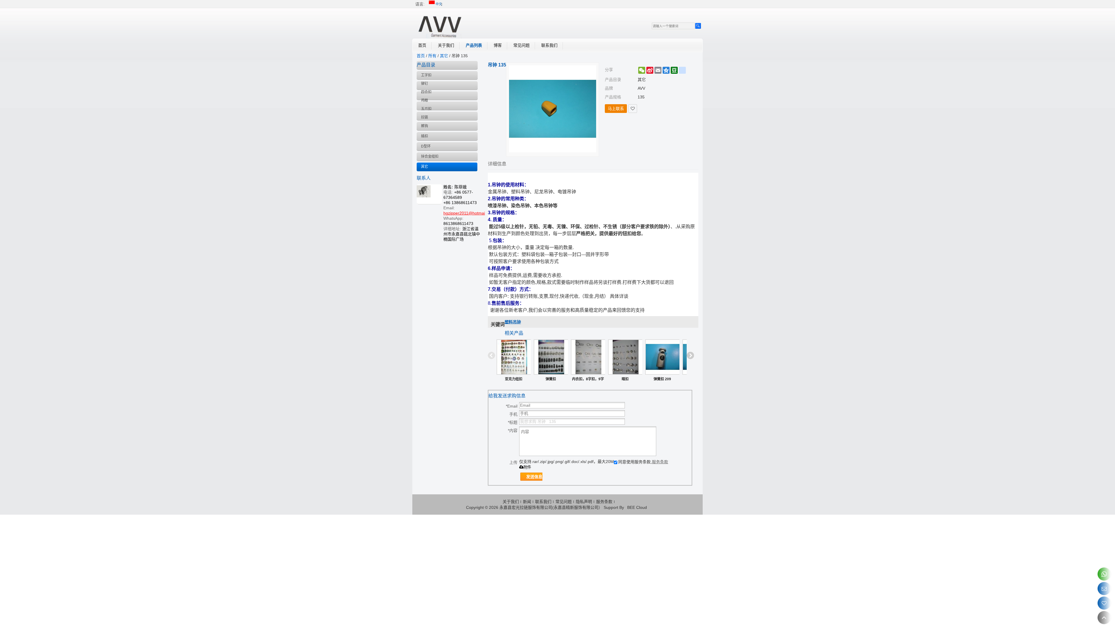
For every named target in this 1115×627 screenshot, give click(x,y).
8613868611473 (458, 223)
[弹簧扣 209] (662, 357)
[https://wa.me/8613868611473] (1104, 574)
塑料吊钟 (513, 322)
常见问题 (521, 45)
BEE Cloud (637, 507)
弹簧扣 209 (662, 379)
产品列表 (474, 45)
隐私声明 (584, 501)
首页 (422, 45)
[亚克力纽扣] (514, 357)
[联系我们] (1104, 588)
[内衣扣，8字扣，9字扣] (588, 357)
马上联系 (616, 108)
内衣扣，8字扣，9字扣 (588, 380)
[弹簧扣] (551, 357)
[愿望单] (1104, 603)
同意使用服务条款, (643, 462)
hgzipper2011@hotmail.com (469, 213)
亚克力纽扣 (513, 379)
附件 (527, 467)
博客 (498, 45)
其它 (444, 55)
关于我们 (446, 45)
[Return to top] (1104, 617)
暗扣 (625, 379)
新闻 (527, 501)
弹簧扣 (551, 379)
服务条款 (660, 462)
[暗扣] (625, 357)
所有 (432, 55)
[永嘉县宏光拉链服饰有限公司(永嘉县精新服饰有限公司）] (440, 25)
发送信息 (534, 476)
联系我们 (549, 45)
